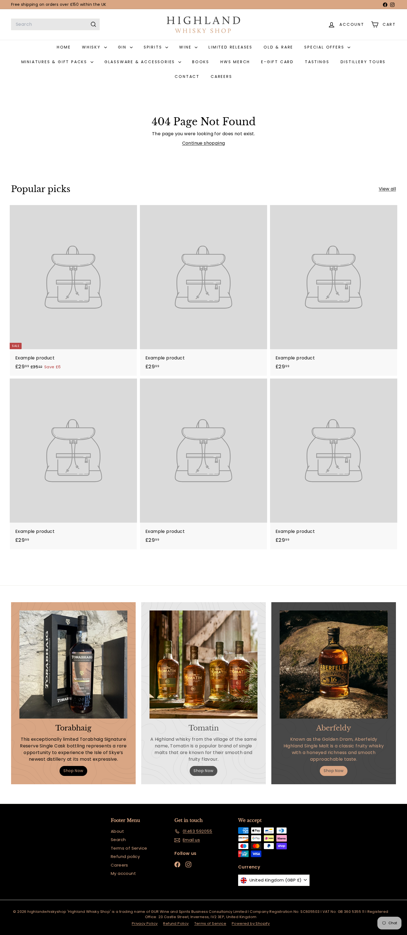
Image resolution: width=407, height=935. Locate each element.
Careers (119, 865)
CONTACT (187, 76)
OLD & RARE (278, 47)
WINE (186, 47)
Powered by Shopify (251, 923)
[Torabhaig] (73, 664)
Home (64, 47)
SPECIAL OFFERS (325, 47)
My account (123, 873)
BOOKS (200, 62)
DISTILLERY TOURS (363, 62)
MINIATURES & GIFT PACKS (55, 62)
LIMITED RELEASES (230, 47)
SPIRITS (154, 47)
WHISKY (92, 47)
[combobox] (55, 24)
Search (118, 839)
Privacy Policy (145, 923)
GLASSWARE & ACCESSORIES (140, 62)
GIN (123, 47)
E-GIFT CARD (277, 62)
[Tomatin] (203, 664)
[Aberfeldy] (334, 664)
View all (387, 189)
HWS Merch (235, 62)
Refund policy (125, 856)
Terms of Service (129, 848)
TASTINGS (317, 62)
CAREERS (221, 76)
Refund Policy (176, 923)
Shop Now (73, 770)
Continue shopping (203, 143)
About (117, 831)
